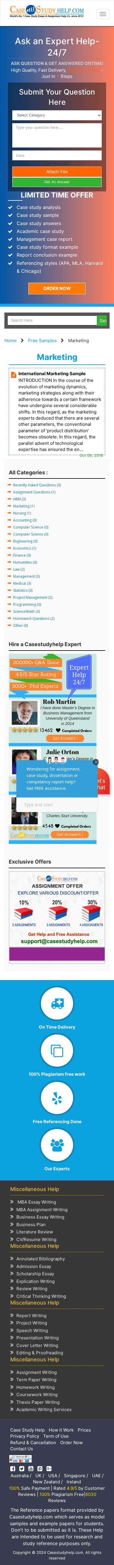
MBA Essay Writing (36, 1202)
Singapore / (76, 1475)
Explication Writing (35, 1281)
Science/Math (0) (26, 611)
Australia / (21, 1475)
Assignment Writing (36, 1372)
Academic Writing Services (44, 1409)
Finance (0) (22, 555)
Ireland (74, 1482)
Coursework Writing (37, 1394)
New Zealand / (48, 1482)
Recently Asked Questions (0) (37, 485)
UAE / (97, 1475)
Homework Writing (35, 1387)
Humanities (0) (25, 562)
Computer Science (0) (30, 527)
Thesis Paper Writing (38, 1402)
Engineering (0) (25, 541)
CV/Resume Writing (36, 1239)
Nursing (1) (22, 513)
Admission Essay (33, 1266)
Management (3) (26, 576)
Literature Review (34, 1232)
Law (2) (19, 569)
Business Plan (31, 1224)
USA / (54, 1475)
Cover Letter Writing (37, 1345)
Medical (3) (22, 583)
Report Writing (31, 1315)
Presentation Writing (37, 1338)
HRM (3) (19, 499)
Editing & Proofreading (39, 1352)
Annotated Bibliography (40, 1259)
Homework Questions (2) (33, 618)
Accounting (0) (25, 520)
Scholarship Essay (35, 1273)
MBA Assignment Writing (42, 1209)
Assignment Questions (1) (34, 492)
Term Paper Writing (36, 1379)
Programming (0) (27, 604)
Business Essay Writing (40, 1217)
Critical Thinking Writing (41, 1296)
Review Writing (31, 1288)
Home (10, 340)
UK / (39, 1475)
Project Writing (31, 1323)
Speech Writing (32, 1330)
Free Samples (42, 340)
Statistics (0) (22, 590)
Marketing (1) (23, 506)
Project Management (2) (32, 597)
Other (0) (20, 625)
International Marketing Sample (52, 373)
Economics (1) (24, 548)
